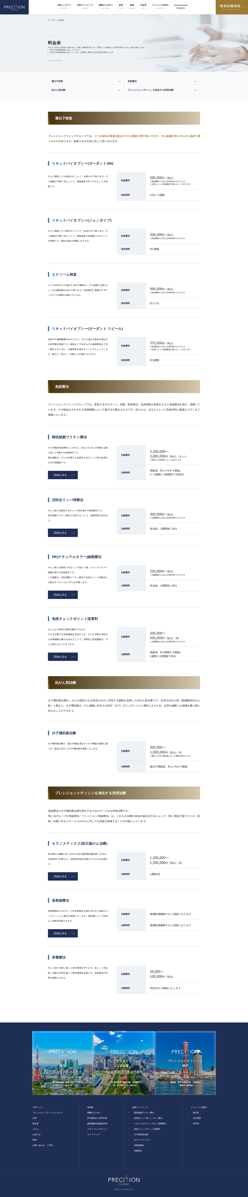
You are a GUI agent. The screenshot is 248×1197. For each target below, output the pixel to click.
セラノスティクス (142, 1140)
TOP (53, 20)
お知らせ (37, 1134)
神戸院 (196, 1123)
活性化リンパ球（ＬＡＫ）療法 (148, 1118)
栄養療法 (138, 1151)
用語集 (90, 1107)
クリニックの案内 (160, 6)
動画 (132, 6)
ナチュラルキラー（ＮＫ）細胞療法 (150, 1123)
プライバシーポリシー (97, 1129)
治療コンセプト (64, 6)
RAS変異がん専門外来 (97, 1118)
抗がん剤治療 (58, 90)
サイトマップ (93, 1134)
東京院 (196, 1112)
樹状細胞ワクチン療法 (144, 1112)
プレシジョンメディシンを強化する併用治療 (151, 90)
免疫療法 (132, 81)
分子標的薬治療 (141, 1134)
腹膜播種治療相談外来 (97, 1123)
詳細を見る (60, 475)
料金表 (144, 6)
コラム (36, 1129)
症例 (121, 6)
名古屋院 (197, 1118)
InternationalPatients (180, 6)
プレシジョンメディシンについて (48, 1112)
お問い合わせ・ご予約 (43, 1145)
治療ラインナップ (85, 6)
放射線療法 (139, 1145)
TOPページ (38, 1107)
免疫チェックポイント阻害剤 (147, 1129)
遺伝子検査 (57, 81)
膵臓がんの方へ (106, 6)
